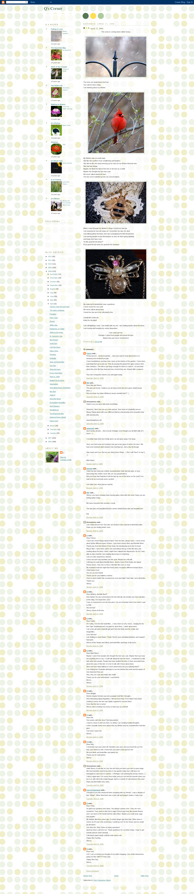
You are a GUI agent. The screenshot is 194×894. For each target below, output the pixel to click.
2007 (50, 438)
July (64, 144)
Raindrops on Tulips (57, 329)
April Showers (55, 406)
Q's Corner (53, 8)
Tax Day (53, 365)
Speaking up (54, 410)
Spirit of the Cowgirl (59, 67)
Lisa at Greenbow (93, 790)
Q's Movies (55, 199)
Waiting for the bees (57, 380)
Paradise (53, 314)
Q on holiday (56, 180)
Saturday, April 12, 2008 (95, 378)
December (54, 274)
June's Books (67, 163)
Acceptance (67, 50)
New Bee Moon (55, 399)
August (53, 289)
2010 (50, 264)
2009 (50, 267)
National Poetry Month (58, 417)
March (52, 426)
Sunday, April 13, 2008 (94, 464)
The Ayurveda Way (58, 48)
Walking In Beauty (58, 104)
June (52, 296)
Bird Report (54, 340)
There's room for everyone (59, 307)
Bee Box (53, 391)
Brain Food (66, 125)
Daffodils (53, 358)
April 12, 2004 (55, 377)
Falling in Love (57, 29)
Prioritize (53, 354)
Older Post (145, 876)
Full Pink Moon (55, 347)
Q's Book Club (57, 161)
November (54, 278)
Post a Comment (92, 871)
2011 (50, 260)
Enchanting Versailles (57, 402)
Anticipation (54, 384)
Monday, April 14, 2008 (94, 488)
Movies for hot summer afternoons (67, 203)
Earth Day (53, 343)
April (52, 304)
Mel (87, 383)
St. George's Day (56, 336)
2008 (50, 271)
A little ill (52, 395)
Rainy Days (54, 351)
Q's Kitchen (55, 123)
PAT (87, 493)
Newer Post (87, 876)
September (54, 285)
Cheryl (89, 353)
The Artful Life (56, 86)
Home (116, 876)
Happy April (54, 421)
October (53, 282)
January (53, 433)
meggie (89, 468)
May (52, 300)
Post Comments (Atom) (102, 880)
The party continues (57, 310)
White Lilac (54, 325)
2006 (50, 442)
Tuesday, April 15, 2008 (95, 785)
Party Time (54, 318)
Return (52, 321)
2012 (50, 256)
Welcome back (55, 369)
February (53, 429)
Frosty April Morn (56, 373)
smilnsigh (90, 428)
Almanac (54, 142)
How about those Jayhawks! (60, 388)
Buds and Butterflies (57, 362)
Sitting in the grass (56, 332)
